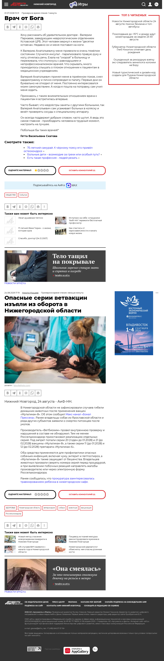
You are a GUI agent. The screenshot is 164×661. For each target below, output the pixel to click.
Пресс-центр (58, 602)
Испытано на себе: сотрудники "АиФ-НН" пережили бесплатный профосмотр (85, 220)
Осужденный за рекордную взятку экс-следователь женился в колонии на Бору (134, 62)
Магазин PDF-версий (91, 602)
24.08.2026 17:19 (12, 293)
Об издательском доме (37, 602)
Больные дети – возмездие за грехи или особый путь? (63, 154)
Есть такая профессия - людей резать (52, 157)
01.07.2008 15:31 (11, 13)
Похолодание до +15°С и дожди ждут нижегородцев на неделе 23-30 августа (134, 37)
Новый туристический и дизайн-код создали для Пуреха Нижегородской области (134, 75)
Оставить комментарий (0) (82, 170)
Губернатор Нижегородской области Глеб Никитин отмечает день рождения (134, 50)
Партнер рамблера (52, 649)
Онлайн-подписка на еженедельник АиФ (126, 602)
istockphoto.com (22, 385)
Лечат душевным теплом (30, 218)
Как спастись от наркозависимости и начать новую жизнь (83, 230)
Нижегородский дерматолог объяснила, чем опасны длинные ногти (85, 549)
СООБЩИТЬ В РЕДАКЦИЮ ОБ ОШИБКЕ (101, 606)
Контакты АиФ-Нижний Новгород (63, 606)
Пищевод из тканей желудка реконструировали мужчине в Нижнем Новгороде (84, 539)
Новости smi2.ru (15, 283)
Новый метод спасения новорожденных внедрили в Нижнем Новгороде (32, 539)
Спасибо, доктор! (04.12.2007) (33, 238)
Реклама (72, 602)
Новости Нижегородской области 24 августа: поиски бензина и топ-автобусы (134, 24)
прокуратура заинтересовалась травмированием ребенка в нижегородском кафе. (57, 480)
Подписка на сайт (34, 606)
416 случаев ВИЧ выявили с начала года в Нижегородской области (33, 549)
